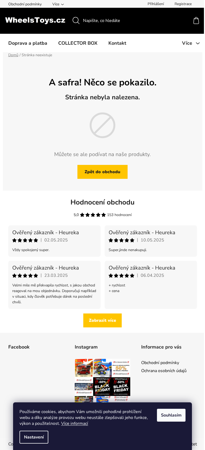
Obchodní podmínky (25, 4)
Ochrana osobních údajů (164, 371)
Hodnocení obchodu (102, 202)
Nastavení (34, 437)
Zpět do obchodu (102, 172)
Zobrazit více (102, 320)
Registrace (183, 3)
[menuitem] (28, 43)
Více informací (74, 423)
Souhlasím (171, 415)
